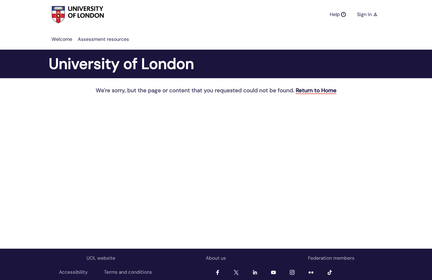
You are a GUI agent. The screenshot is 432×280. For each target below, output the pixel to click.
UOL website (100, 258)
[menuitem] (62, 39)
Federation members (331, 258)
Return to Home (316, 90)
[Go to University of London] (68, 14)
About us (216, 258)
